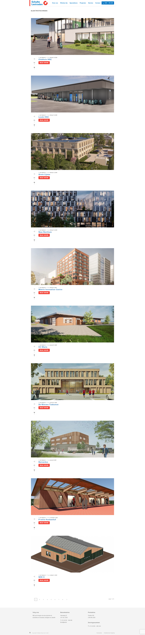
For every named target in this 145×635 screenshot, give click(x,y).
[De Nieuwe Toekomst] (72, 381)
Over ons (55, 3)
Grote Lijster (44, 174)
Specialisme (73, 3)
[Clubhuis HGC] (72, 36)
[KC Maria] (72, 324)
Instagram (47, 617)
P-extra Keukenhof (47, 520)
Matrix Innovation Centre (50, 289)
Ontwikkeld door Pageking (109, 632)
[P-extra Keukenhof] (72, 496)
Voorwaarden (99, 632)
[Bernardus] (72, 439)
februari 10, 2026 (53, 230)
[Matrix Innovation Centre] (72, 266)
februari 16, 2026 (53, 57)
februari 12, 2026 (53, 172)
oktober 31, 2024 (53, 575)
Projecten (83, 3)
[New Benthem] (72, 209)
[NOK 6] (72, 554)
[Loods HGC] (72, 94)
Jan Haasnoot (43, 57)
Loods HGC (44, 117)
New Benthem (45, 232)
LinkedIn (53, 617)
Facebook (42, 617)
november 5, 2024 (54, 517)
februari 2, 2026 (53, 287)
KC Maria (43, 347)
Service (90, 3)
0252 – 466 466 (109, 3)
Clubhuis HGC (45, 59)
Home (102, 14)
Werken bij (63, 3)
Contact (97, 3)
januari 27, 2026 (53, 345)
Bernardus (43, 462)
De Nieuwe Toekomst (49, 404)
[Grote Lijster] (72, 151)
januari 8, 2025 (53, 460)
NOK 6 (42, 577)
